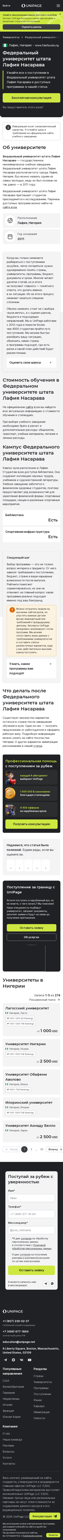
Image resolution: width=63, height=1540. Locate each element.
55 (41, 1149)
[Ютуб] (29, 1360)
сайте (29, 407)
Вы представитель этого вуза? (23, 107)
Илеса (24, 1084)
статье (37, 746)
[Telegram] (45, 1283)
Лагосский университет (27, 1008)
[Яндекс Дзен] (13, 1360)
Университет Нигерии (25, 1044)
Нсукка (24, 1048)
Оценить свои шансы (25, 362)
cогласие (25, 1254)
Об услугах (31, 937)
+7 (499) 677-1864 (16, 1331)
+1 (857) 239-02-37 (16, 1321)
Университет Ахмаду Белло (30, 1126)
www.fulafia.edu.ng (47, 45)
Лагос (23, 1013)
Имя (11, 1190)
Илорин (24, 1107)
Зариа (23, 1130)
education (19, 1342)
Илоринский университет (28, 1103)
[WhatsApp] (52, 1283)
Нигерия (14, 1013)
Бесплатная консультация (31, 98)
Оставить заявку (31, 927)
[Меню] (56, 5)
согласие (26, 1238)
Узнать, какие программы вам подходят (21, 668)
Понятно (53, 1535)
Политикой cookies (32, 1535)
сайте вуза (10, 207)
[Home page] (32, 5)
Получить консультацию (31, 824)
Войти (6, 5)
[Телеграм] (5, 1360)
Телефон (14, 1206)
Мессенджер (17, 1222)
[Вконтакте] (21, 1360)
